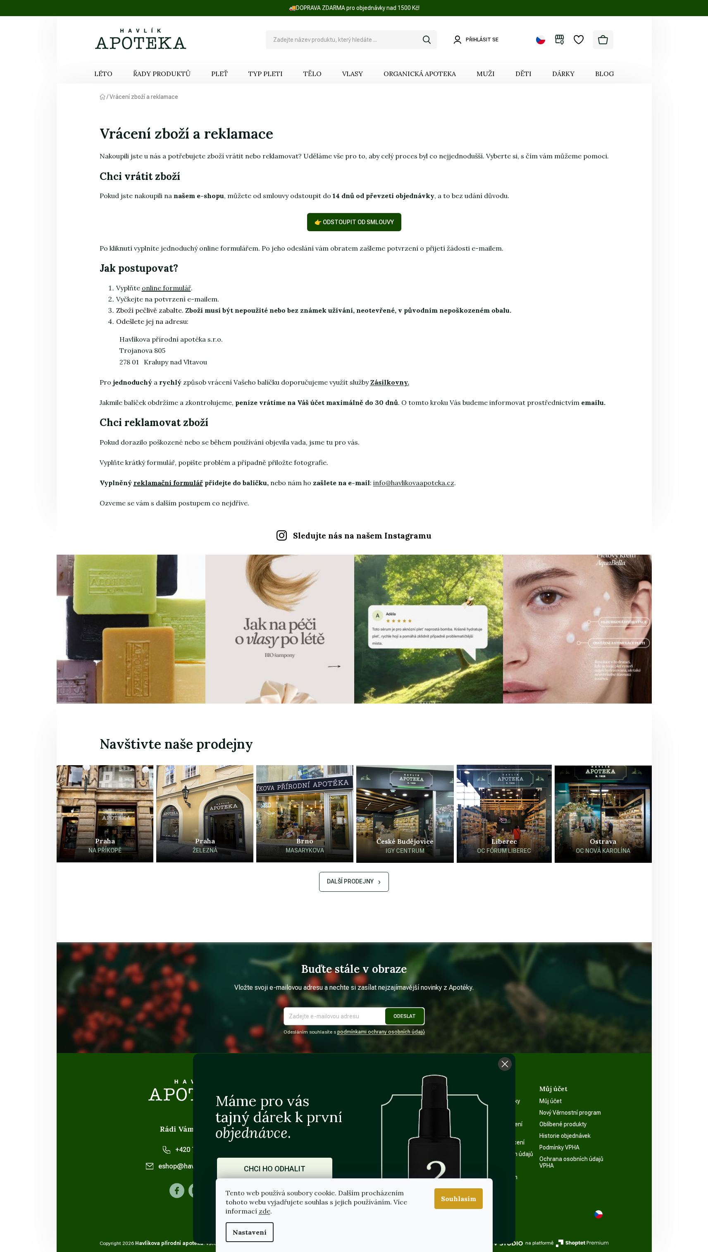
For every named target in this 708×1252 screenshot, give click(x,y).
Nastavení (250, 1232)
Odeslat (404, 1016)
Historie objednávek (565, 1135)
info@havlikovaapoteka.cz (413, 483)
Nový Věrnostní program (570, 1112)
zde (264, 1211)
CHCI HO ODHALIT (274, 1168)
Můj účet (550, 1101)
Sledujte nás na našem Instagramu (362, 536)
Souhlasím (458, 1199)
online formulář (166, 288)
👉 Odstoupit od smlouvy (354, 222)
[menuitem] (103, 74)
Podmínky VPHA (559, 1147)
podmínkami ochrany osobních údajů (381, 1032)
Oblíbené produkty (562, 1124)
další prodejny (350, 881)
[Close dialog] (505, 1064)
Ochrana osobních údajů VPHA (571, 1162)
